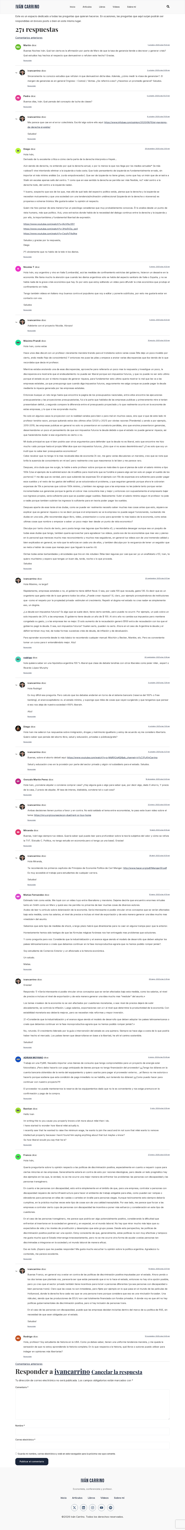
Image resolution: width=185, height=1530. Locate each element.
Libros (102, 7)
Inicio (72, 7)
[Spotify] (110, 1507)
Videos (116, 7)
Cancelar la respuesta (116, 1371)
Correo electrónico (25, 1440)
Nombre (20, 1426)
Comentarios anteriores (29, 37)
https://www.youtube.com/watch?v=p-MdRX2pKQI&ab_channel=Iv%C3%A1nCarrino (112, 757)
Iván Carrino (27, 7)
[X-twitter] (74, 1507)
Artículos (87, 7)
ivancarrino (72, 1371)
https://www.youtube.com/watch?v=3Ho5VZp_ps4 (50, 228)
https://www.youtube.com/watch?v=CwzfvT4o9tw (50, 233)
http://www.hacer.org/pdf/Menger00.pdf (145, 868)
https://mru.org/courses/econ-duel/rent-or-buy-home (62, 815)
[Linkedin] (83, 1507)
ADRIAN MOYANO (33, 1057)
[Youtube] (101, 1507)
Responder (27, 60)
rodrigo (27, 657)
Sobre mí (131, 7)
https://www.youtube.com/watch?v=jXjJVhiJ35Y (49, 224)
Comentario (21, 1387)
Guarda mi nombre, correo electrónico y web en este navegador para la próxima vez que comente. (67, 1454)
